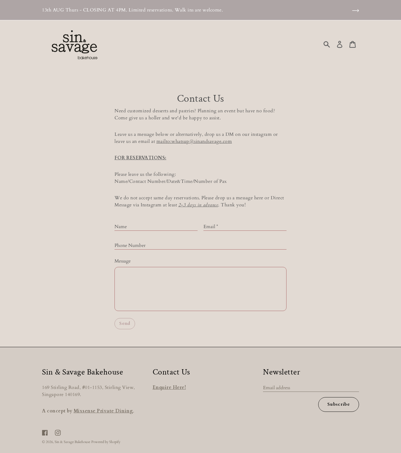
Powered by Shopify (105, 441)
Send (124, 323)
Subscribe (338, 404)
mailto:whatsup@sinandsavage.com (194, 141)
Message (122, 261)
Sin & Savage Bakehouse (72, 441)
